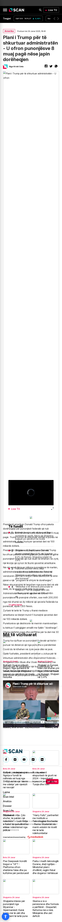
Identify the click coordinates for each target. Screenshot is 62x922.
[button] (54, 18)
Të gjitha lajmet (15, 605)
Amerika (9, 31)
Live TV (52, 10)
